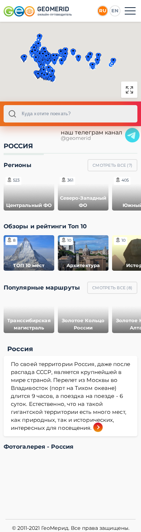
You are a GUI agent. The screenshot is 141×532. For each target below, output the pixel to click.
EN (115, 10)
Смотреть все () (112, 165)
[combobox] (70, 113)
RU (102, 10)
